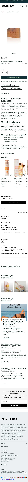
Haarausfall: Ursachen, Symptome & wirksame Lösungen (13, 369)
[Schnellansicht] (11, 175)
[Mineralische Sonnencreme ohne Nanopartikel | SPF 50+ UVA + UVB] (7, 168)
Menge (2, 70)
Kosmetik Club (12, 471)
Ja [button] (13, 232)
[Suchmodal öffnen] (20, 6)
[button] (14, 58)
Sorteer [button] (3, 208)
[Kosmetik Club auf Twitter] (6, 465)
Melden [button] (16, 232)
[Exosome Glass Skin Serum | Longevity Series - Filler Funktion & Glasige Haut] (20, 168)
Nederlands (3, 469)
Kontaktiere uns (4, 461)
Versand (11, 81)
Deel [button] (19, 232)
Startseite (3, 11)
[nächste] (26, 1)
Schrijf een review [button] (14, 202)
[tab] (22, 213)
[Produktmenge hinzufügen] (6, 72)
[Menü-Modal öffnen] (26, 6)
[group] (13, 197)
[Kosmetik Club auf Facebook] (2, 465)
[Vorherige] (2, 1)
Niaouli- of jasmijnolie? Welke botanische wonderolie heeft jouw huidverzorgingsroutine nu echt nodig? (13, 322)
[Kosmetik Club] (7, 6)
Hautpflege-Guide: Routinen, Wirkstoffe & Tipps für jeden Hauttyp (11, 345)
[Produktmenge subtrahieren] (2, 72)
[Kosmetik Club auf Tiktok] (4, 465)
